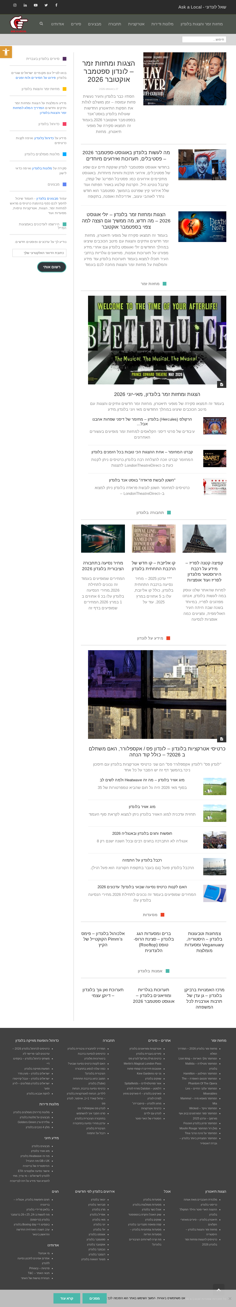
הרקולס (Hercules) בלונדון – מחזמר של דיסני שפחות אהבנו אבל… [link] (142, 421)
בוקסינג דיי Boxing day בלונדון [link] (32, 1224)
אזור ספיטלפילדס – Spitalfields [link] (142, 1083)
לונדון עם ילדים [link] (152, 1113)
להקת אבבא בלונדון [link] (38, 1093)
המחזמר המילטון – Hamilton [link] (200, 1073)
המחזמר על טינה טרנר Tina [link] (201, 1133)
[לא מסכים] (230, 1298)
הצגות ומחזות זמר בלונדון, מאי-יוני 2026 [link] (157, 394)
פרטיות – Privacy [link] (39, 1268)
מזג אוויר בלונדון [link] (142, 807)
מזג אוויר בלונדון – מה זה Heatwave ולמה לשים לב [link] (142, 780)
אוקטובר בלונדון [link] (96, 1244)
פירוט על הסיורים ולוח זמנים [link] (36, 78)
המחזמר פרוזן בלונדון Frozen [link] (200, 1123)
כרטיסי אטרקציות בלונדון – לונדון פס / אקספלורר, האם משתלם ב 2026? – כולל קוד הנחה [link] (157, 752)
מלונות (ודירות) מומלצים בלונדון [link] (31, 1112)
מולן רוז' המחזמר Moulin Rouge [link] (198, 1128)
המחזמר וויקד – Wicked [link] (203, 1108)
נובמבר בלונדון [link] (96, 1249)
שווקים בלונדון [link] (153, 1078)
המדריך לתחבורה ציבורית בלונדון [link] (86, 1048)
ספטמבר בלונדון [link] (96, 1239)
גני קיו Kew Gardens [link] (149, 1073)
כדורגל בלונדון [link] (44, 138)
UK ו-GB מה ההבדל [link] (38, 1160)
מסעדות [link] (150, 915)
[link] (6, 52)
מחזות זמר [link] (150, 284)
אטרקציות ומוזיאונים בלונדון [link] (145, 1048)
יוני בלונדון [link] (99, 1224)
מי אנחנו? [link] (44, 1253)
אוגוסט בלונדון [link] (97, 1234)
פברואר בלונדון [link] (96, 1204)
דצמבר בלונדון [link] (97, 1254)
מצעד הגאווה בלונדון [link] (93, 1259)
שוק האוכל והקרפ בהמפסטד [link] (144, 1214)
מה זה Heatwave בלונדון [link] (35, 1156)
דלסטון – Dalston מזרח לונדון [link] (144, 1088)
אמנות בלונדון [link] (150, 971)
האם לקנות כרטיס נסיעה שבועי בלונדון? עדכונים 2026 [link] (142, 887)
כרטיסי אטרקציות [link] (151, 1108)
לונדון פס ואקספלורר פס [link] (91, 1108)
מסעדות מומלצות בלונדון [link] (147, 1204)
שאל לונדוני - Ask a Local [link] (202, 7)
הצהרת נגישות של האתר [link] (35, 1278)
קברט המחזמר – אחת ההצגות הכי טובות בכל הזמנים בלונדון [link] (142, 452)
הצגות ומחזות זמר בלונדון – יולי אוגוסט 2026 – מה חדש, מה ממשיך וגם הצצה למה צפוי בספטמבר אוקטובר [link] (126, 221)
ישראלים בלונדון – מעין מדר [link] (34, 1073)
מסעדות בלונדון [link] (152, 1199)
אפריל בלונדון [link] (97, 1214)
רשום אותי (51, 267)
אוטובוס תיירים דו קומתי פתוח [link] (144, 1068)
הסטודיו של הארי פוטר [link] (148, 1118)
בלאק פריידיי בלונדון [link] (38, 1209)
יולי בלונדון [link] (99, 1229)
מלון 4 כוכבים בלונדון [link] (38, 1127)
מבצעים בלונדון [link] (47, 198)
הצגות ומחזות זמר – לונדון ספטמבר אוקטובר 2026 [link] (108, 71)
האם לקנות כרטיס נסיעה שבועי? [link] (86, 1063)
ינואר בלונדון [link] (98, 1199)
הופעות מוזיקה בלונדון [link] (37, 1068)
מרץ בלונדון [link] (98, 1209)
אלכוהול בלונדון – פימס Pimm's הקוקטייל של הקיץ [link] (103, 939)
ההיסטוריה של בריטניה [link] (36, 1166)
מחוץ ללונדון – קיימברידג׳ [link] (146, 1103)
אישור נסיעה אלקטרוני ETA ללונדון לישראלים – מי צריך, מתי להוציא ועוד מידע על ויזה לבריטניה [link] (30, 1176)
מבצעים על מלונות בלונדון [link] (35, 1117)
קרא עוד (66, 1298)
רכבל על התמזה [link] (96, 1133)
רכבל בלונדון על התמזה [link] (142, 860)
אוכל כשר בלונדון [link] (151, 1209)
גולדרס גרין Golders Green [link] (34, 1122)
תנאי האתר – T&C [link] (39, 1273)
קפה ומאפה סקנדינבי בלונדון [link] (144, 1224)
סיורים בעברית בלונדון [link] (148, 1053)
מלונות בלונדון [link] (42, 168)
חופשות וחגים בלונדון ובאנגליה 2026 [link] (142, 833)
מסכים (94, 1298)
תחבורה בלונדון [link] (150, 512)
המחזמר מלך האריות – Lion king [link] (198, 1058)
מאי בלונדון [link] (98, 1219)
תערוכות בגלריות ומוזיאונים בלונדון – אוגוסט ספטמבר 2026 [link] (153, 995)
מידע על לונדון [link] (150, 638)
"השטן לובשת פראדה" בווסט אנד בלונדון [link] (142, 480)
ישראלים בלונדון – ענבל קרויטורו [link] (31, 1078)
